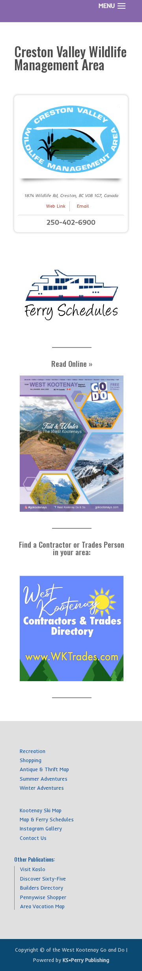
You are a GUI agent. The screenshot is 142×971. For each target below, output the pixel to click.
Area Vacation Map (42, 906)
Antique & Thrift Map (44, 769)
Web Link (55, 206)
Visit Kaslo (32, 869)
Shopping (30, 760)
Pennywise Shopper (43, 897)
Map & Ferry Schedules (47, 819)
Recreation (32, 751)
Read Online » (71, 363)
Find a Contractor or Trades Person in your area (71, 548)
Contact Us (33, 838)
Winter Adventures (42, 788)
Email (83, 206)
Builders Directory (41, 888)
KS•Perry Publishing (86, 960)
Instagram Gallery (41, 828)
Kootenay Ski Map (41, 810)
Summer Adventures (43, 779)
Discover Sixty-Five (43, 878)
